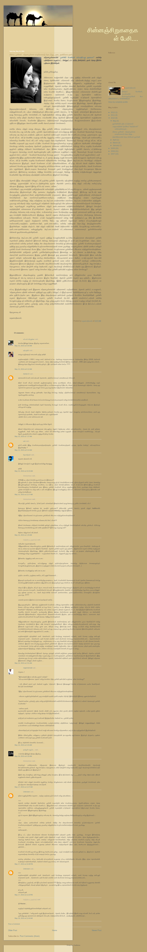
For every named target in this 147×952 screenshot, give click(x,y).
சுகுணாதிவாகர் (130, 88)
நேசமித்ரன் (27, 455)
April (115, 140)
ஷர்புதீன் (26, 350)
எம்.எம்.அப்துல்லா (28, 339)
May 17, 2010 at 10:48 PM (24, 864)
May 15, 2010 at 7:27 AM (23, 436)
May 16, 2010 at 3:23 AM (23, 745)
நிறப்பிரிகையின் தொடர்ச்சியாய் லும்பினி (126, 137)
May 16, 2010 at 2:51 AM (23, 663)
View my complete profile (118, 102)
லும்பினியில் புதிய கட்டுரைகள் (123, 124)
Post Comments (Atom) (29, 936)
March (115, 143)
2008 (113, 151)
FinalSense (77, 945)
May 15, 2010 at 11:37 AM (24, 494)
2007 (113, 154)
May (115, 121)
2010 (113, 118)
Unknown (26, 792)
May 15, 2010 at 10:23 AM (24, 471)
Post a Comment (14, 924)
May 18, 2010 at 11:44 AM (24, 918)
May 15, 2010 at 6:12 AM (23, 369)
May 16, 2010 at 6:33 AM (23, 756)
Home (54, 930)
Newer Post (96, 930)
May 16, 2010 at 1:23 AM (23, 535)
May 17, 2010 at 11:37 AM (24, 787)
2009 (113, 148)
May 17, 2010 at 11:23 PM (24, 895)
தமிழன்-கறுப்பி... (28, 750)
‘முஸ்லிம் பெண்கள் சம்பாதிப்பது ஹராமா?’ (77, 57)
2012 (113, 112)
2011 (113, 115)
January (116, 145)
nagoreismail (27, 668)
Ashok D (26, 374)
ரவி (24, 441)
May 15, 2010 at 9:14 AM (23, 450)
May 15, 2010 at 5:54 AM (23, 346)
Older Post (12, 930)
